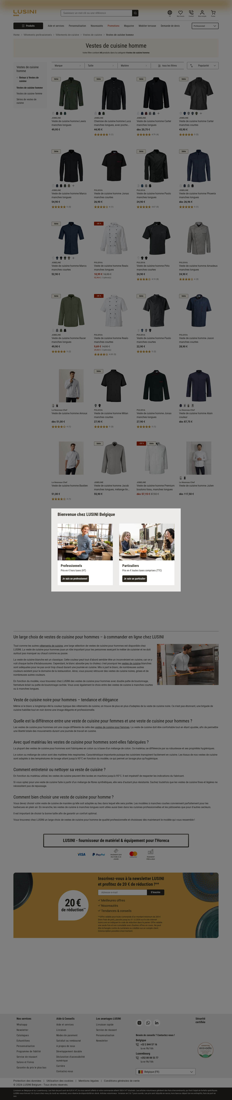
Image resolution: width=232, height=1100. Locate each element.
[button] (85, 554)
